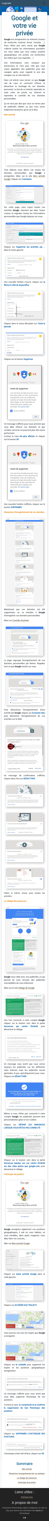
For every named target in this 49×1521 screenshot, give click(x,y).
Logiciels (6, 3)
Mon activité (27, 1469)
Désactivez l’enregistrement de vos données (27, 1473)
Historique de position (27, 1482)
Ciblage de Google (26, 988)
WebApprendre (27, 1497)
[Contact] (25, 1518)
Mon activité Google (21, 1243)
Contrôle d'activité (20, 620)
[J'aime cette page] (23, 1518)
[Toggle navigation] (44, 3)
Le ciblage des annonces (27, 1478)
